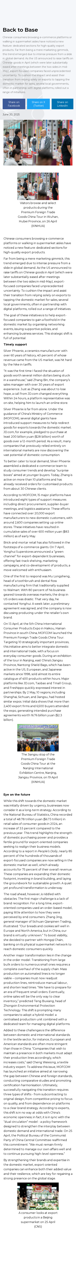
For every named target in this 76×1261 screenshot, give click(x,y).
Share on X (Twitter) (38, 104)
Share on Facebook (14, 104)
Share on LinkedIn (62, 104)
